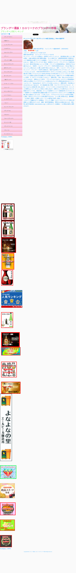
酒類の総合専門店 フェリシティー (43, 48)
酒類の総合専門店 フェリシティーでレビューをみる (39, 54)
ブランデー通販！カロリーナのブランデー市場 (28, 28)
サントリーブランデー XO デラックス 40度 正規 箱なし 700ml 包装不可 (44, 38)
